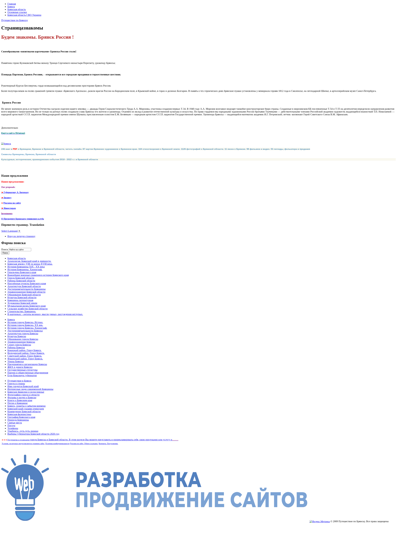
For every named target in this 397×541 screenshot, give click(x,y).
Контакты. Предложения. (108, 443)
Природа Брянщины (18, 420)
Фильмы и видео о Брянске (21, 397)
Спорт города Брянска (19, 344)
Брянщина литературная (20, 300)
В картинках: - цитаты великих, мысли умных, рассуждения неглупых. (45, 314)
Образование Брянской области (24, 294)
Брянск (11, 6)
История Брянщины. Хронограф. (24, 269)
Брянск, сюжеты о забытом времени (26, 406)
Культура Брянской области (21, 297)
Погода (11, 425)
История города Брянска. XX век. (25, 325)
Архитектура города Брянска (22, 333)
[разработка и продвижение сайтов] (155, 521)
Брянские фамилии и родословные (25, 392)
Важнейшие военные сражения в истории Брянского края (38, 275)
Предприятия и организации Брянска (27, 364)
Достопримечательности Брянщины (26, 289)
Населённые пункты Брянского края (26, 283)
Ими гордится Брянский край (23, 386)
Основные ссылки (17, 12)
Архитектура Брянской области (24, 286)
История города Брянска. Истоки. (25, 322)
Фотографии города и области (23, 394)
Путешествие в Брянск (19, 380)
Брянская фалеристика (19, 414)
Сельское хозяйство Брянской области (27, 308)
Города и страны (16, 383)
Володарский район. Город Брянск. (26, 353)
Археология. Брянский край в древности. (29, 261)
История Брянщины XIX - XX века (26, 266)
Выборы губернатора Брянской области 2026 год (33, 434)
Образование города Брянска (22, 339)
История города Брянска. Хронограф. (27, 328)
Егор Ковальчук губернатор (22, 375)
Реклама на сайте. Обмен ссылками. (84, 443)
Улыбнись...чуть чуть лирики (22, 431)
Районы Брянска (16, 347)
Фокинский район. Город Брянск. (25, 358)
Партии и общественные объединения (27, 372)
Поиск (5, 249)
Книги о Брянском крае (19, 400)
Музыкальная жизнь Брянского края (26, 306)
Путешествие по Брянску (14, 20)
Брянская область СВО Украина (24, 15)
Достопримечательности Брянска (25, 330)
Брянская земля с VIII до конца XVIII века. (30, 264)
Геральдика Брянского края (21, 272)
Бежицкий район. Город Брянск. (24, 350)
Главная (11, 3)
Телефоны (12, 428)
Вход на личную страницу (21, 236)
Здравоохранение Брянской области (26, 292)
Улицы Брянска (15, 361)
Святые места (14, 422)
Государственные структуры (22, 370)
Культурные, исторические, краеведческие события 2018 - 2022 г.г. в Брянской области (49, 159)
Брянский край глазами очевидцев (25, 408)
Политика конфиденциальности (57, 443)
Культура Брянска (16, 336)
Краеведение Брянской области (24, 411)
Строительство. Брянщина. (21, 311)
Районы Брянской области (21, 280)
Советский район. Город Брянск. (24, 356)
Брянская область (16, 9)
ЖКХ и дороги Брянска (19, 367)
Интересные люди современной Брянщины (30, 389)
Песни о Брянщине (17, 403)
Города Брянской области (20, 278)
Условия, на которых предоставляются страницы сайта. (23, 443)
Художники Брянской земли (22, 303)
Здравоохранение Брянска (21, 342)
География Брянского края (21, 417)
